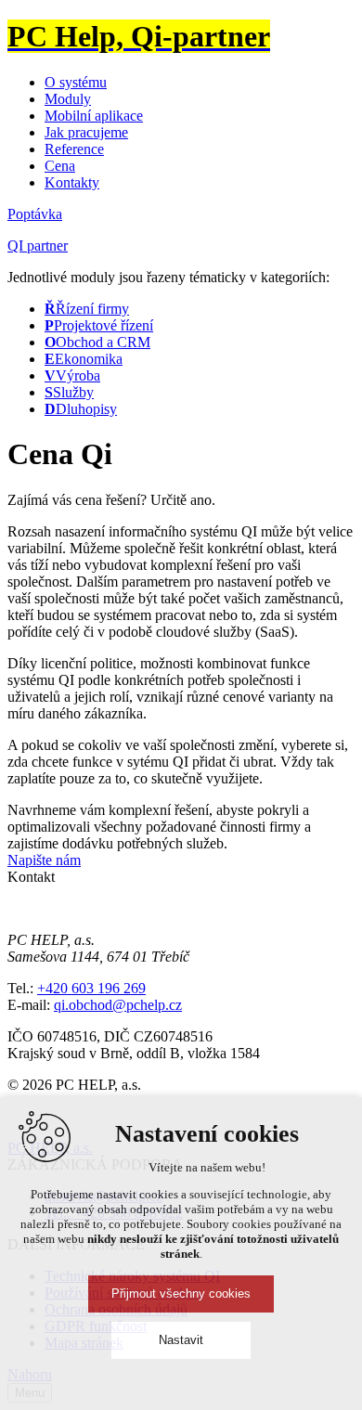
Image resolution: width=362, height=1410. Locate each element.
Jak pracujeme (86, 132)
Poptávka (34, 214)
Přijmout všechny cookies (181, 1293)
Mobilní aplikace (94, 115)
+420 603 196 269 (91, 988)
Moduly (68, 99)
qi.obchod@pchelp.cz (118, 1005)
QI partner (37, 245)
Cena (60, 166)
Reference (74, 149)
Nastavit (181, 1340)
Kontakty (72, 182)
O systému (76, 82)
